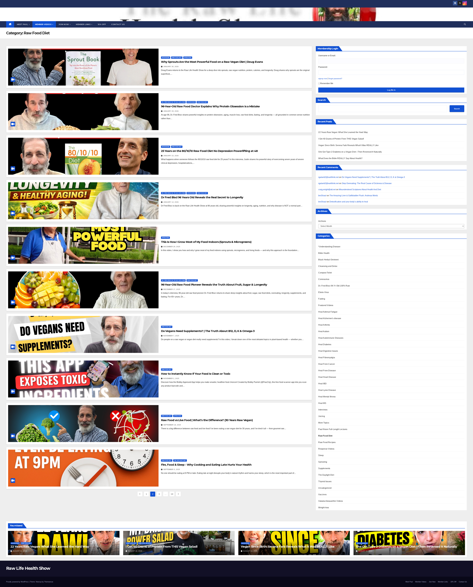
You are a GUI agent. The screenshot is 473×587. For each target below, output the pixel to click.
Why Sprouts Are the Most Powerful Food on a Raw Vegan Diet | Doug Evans (212, 62)
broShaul (322, 195)
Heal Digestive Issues (328, 351)
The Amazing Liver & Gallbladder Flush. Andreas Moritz (353, 195)
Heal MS (322, 403)
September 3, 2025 (171, 469)
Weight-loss (323, 508)
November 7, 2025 (171, 336)
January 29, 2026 (171, 111)
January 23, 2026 (171, 156)
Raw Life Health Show (34, 14)
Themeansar (48, 582)
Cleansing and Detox (327, 266)
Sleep (321, 455)
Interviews (165, 57)
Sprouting (187, 57)
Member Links (83, 24)
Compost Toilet (325, 273)
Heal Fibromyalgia (326, 357)
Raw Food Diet (177, 57)
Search (322, 100)
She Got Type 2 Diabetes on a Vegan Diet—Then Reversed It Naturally (350, 152)
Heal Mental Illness (327, 397)
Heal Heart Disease (327, 377)
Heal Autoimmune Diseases (330, 338)
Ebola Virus (323, 292)
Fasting (321, 299)
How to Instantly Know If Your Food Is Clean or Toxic (195, 373)
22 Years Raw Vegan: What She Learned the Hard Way (343, 132)
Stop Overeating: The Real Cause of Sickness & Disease (367, 183)
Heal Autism (323, 331)
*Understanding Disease (329, 247)
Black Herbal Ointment (328, 260)
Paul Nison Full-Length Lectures (332, 429)
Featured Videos (325, 305)
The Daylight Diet (180, 460)
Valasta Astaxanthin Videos (330, 501)
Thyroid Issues (324, 481)
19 (172, 494)
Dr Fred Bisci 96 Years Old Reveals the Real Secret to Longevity (202, 197)
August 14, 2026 (250, 551)
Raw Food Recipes (327, 442)
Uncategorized (324, 488)
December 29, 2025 (171, 247)
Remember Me (326, 83)
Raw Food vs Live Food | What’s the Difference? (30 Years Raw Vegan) (207, 420)
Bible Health (323, 253)
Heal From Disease (327, 371)
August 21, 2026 (20, 551)
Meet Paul (23, 24)
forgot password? (335, 79)
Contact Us (118, 24)
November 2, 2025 (171, 378)
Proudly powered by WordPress (17, 582)
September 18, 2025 (172, 425)
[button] (465, 24)
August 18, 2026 (135, 551)
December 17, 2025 (171, 289)
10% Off (102, 24)
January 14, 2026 (171, 202)
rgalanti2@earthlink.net (328, 177)
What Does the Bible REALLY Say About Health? (340, 158)
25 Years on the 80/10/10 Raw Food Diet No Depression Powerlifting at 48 (209, 151)
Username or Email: (327, 56)
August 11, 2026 (365, 551)
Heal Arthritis (324, 325)
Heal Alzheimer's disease (329, 318)
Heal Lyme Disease (327, 390)
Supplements (324, 468)
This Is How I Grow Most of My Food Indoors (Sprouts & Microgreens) (206, 242)
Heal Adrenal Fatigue (327, 312)
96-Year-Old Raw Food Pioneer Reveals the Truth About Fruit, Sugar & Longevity (214, 284)
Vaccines (322, 494)
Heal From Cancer (326, 364)
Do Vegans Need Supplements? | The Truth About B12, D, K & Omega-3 (208, 331)
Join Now (64, 24)
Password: (323, 67)
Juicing (321, 416)
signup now (322, 79)
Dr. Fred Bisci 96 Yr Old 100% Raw (173, 102)
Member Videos (43, 24)
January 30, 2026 (171, 66)
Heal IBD (322, 384)
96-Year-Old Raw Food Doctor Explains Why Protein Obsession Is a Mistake (210, 106)
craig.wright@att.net (327, 189)
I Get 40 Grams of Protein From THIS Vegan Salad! (341, 139)
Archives (322, 221)
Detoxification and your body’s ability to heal (348, 202)
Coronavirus (323, 279)
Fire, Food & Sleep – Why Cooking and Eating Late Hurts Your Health (206, 464)
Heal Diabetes (324, 344)
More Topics (323, 423)
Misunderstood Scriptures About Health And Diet (360, 189)
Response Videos (326, 449)
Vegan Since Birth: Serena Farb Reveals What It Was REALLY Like (348, 145)
